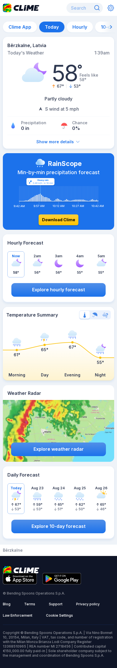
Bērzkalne (13, 550)
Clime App (20, 27)
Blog (7, 604)
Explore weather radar (59, 449)
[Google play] (62, 582)
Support (55, 604)
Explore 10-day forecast (58, 526)
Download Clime (58, 219)
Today (52, 27)
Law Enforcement (17, 615)
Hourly (79, 27)
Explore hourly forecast (58, 289)
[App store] (20, 582)
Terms (29, 604)
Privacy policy (88, 604)
